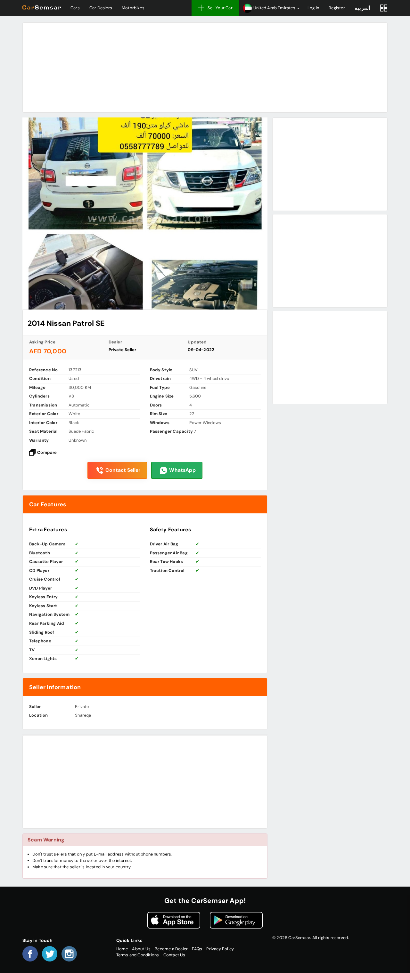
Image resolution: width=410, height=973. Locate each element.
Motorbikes (133, 8)
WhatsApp (182, 470)
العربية (362, 8)
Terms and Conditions (137, 955)
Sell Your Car (220, 8)
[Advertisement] (205, 67)
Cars (75, 8)
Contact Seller (122, 470)
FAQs (197, 949)
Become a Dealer (171, 949)
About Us (141, 949)
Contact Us (174, 955)
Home (122, 949)
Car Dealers (100, 8)
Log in (313, 8)
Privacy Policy (220, 949)
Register (337, 8)
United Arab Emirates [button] (274, 8)
